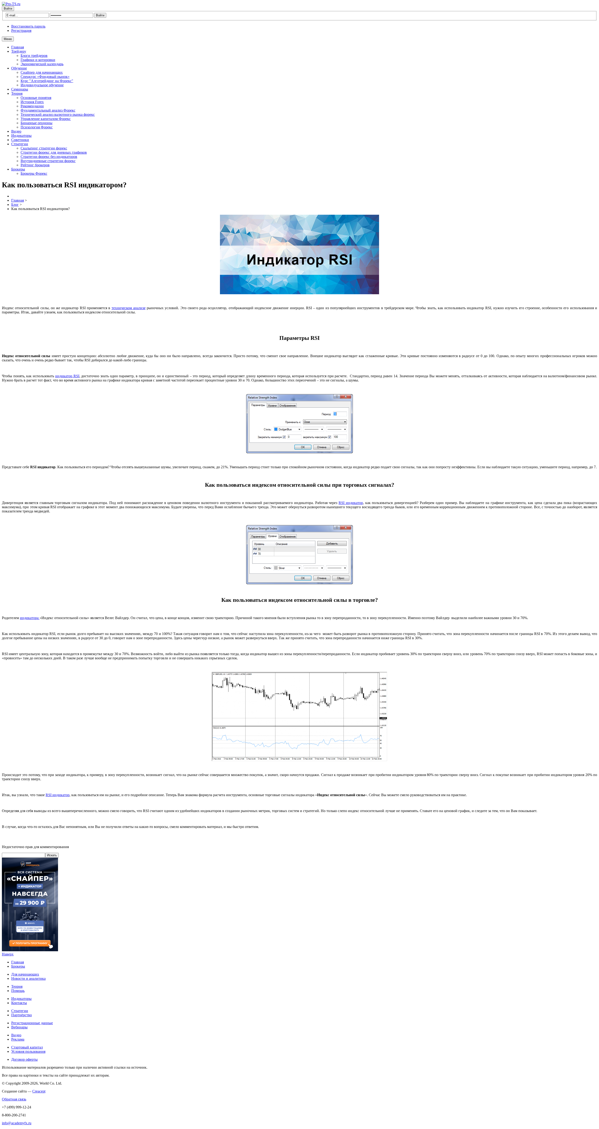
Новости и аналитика (28, 978)
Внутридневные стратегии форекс (48, 161)
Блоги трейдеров (34, 56)
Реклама (17, 1039)
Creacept (38, 1091)
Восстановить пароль (28, 26)
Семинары (19, 89)
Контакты (19, 1003)
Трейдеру (18, 51)
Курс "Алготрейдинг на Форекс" (47, 81)
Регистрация (21, 31)
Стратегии (19, 144)
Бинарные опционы (36, 123)
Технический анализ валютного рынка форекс (58, 114)
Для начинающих (25, 974)
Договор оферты (24, 1059)
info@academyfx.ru (16, 1123)
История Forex (32, 102)
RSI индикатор (351, 503)
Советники (20, 140)
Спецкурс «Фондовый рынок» (45, 77)
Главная (17, 47)
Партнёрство (21, 1015)
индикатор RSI (67, 376)
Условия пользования (28, 1051)
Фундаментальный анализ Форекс (48, 110)
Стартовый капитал (27, 1047)
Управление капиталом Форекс (46, 119)
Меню (8, 39)
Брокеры (18, 169)
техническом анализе (129, 308)
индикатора (30, 618)
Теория (16, 93)
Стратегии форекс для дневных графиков (54, 152)
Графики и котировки (38, 60)
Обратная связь (14, 1099)
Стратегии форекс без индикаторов (49, 157)
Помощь (18, 991)
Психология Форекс (37, 127)
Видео (16, 131)
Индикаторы (21, 136)
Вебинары (19, 1027)
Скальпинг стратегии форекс (44, 148)
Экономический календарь (42, 64)
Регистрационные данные (32, 1023)
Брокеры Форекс (34, 173)
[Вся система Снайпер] (30, 950)
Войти (8, 8)
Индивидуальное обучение (42, 85)
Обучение (19, 68)
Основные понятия (36, 98)
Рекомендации (32, 106)
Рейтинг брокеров (35, 165)
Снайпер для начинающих (42, 72)
